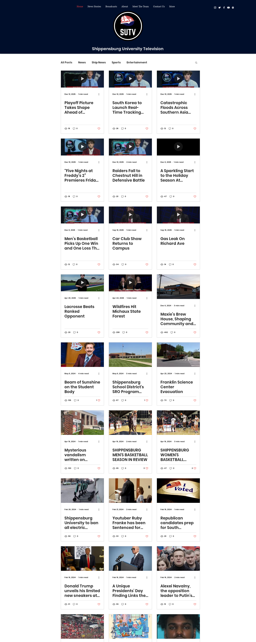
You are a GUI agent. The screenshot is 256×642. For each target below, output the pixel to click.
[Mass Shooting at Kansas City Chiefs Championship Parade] (82, 626)
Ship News (99, 62)
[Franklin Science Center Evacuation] (178, 354)
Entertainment (137, 62)
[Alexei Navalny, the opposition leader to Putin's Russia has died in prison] (178, 558)
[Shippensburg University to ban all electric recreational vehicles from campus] (82, 490)
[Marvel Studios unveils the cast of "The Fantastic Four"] (130, 626)
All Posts (66, 62)
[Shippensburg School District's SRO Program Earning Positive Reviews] (130, 354)
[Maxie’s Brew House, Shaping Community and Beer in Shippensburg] (178, 286)
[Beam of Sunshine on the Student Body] (82, 354)
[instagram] (215, 7)
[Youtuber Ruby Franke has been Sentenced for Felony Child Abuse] (130, 490)
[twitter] (219, 7)
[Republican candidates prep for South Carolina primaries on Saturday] (178, 490)
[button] (94, 6)
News (82, 62)
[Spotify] (232, 7)
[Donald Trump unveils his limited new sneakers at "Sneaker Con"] (82, 558)
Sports (116, 62)
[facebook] (224, 7)
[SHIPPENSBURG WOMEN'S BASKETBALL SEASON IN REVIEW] (178, 422)
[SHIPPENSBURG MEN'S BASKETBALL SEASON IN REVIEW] (130, 422)
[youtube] (228, 7)
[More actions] (100, 94)
